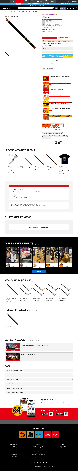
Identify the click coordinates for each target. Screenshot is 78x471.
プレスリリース (50, 466)
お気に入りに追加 (47, 45)
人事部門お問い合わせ (38, 447)
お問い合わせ (38, 444)
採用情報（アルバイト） (63, 447)
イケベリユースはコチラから (21, 390)
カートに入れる (48, 38)
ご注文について (13, 443)
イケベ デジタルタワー (14, 456)
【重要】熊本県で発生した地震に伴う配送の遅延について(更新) (39, 5)
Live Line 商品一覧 (47, 138)
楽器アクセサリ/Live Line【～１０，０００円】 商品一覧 (53, 133)
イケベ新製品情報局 (13, 454)
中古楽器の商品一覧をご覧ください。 (39, 381)
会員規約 (45, 466)
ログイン (69, 1)
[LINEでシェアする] (59, 143)
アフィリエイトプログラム (13, 447)
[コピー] (62, 143)
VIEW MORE (39, 271)
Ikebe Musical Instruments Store (13, 453)
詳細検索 (56, 8)
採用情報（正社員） (63, 446)
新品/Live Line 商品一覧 (47, 135)
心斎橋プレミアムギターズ (48, 61)
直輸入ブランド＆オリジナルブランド (38, 454)
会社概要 (63, 443)
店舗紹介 (63, 444)
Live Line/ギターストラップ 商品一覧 (61, 135)
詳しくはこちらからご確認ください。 (59, 385)
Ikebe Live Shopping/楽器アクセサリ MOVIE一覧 (34, 345)
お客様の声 (38, 443)
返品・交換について (13, 444)
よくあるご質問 (13, 446)
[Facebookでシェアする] (56, 143)
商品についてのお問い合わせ (48, 68)
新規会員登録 (74, 1)
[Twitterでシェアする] (53, 143)
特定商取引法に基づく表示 (38, 466)
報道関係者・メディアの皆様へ (38, 446)
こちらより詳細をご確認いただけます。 (23, 394)
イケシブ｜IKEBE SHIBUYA (13, 457)
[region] (39, 321)
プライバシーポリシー (28, 466)
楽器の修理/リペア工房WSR (38, 453)
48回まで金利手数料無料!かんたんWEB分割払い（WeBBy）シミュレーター (58, 41)
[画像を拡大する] (36, 49)
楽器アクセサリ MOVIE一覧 (28, 355)
